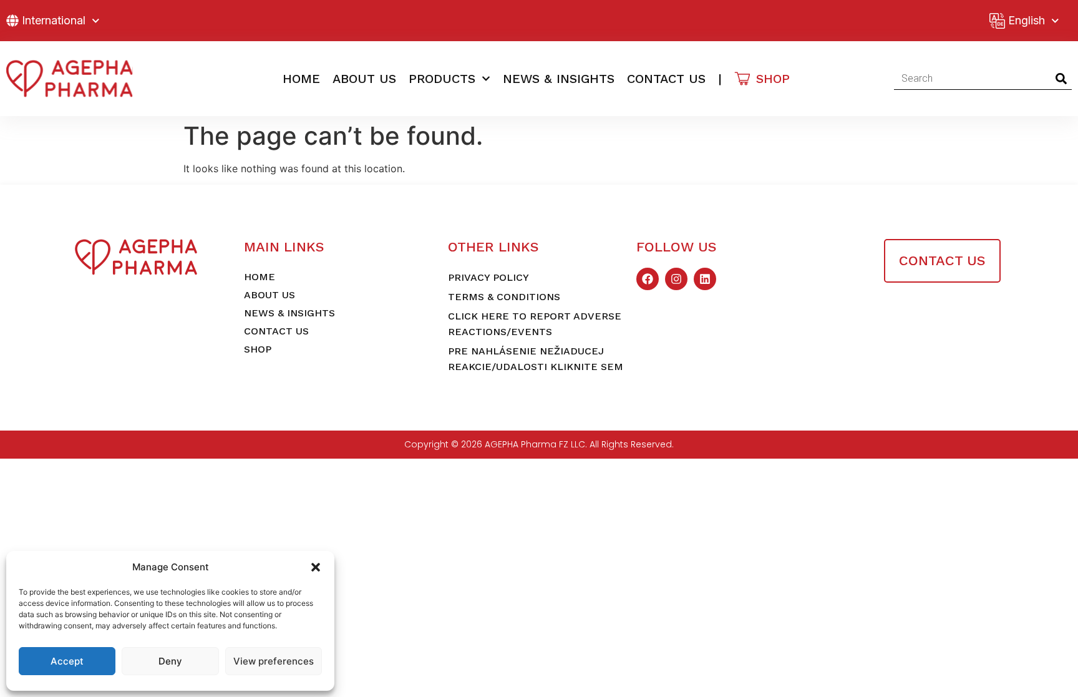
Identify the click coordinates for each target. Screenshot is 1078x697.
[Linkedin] (705, 279)
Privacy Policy (488, 277)
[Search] (1061, 78)
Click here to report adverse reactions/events (534, 324)
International (53, 20)
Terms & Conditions (504, 297)
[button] (315, 567)
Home (301, 78)
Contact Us (666, 78)
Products (442, 78)
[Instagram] (676, 279)
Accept (67, 661)
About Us (364, 78)
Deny (170, 661)
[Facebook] (647, 279)
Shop (257, 349)
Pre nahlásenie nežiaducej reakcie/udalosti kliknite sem (535, 359)
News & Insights (558, 78)
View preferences (273, 661)
